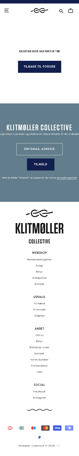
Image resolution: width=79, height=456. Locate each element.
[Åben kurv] (70, 10)
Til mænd (39, 303)
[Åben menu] (6, 11)
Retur (39, 272)
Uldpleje (39, 316)
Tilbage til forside (40, 66)
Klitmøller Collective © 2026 (37, 446)
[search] (61, 10)
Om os (39, 335)
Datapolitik (39, 278)
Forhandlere (39, 366)
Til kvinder (39, 309)
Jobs (39, 372)
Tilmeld (40, 164)
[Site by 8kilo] (58, 445)
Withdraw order (39, 347)
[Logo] (39, 10)
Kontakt (39, 284)
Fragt (39, 266)
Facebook (39, 391)
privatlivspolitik (67, 178)
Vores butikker (39, 360)
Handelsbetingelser (39, 259)
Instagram (39, 398)
